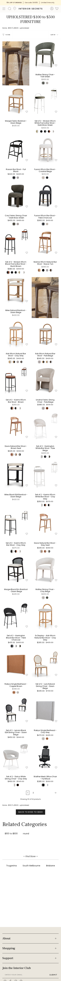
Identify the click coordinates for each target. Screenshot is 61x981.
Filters (7, 35)
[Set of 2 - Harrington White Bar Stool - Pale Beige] (45, 426)
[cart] (56, 9)
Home (4, 28)
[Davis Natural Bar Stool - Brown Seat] (15, 426)
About (6, 938)
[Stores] (14, 9)
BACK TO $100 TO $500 (30, 812)
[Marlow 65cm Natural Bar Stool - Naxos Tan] (45, 242)
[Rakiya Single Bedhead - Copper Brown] (15, 664)
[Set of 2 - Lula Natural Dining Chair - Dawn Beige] (45, 664)
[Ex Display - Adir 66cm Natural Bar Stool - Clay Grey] (45, 615)
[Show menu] (4, 8)
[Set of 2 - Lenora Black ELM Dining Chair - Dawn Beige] (15, 710)
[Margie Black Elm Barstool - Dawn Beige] (15, 569)
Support (7, 958)
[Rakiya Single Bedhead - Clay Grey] (45, 710)
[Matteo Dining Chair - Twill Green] (45, 54)
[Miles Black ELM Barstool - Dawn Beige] (15, 474)
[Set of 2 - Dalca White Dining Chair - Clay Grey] (15, 756)
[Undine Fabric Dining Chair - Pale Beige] (45, 380)
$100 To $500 (13, 28)
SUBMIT (53, 975)
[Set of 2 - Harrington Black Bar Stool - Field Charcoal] (15, 615)
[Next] (47, 792)
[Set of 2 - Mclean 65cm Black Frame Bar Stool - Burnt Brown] (15, 242)
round (26, 833)
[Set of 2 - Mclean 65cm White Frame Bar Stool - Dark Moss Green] (45, 101)
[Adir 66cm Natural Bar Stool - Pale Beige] (45, 333)
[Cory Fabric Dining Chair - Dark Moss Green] (15, 195)
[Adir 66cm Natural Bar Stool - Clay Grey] (15, 333)
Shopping (8, 948)
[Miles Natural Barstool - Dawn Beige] (15, 290)
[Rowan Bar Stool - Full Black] (15, 149)
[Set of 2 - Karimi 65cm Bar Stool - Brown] (15, 380)
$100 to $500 (11, 833)
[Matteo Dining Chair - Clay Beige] (45, 569)
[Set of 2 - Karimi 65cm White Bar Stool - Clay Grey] (45, 474)
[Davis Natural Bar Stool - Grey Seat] (45, 523)
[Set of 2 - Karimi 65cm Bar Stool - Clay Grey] (15, 523)
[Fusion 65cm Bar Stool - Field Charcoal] (45, 195)
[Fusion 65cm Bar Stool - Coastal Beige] (45, 149)
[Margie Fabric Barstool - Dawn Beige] (15, 101)
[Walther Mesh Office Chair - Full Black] (45, 756)
